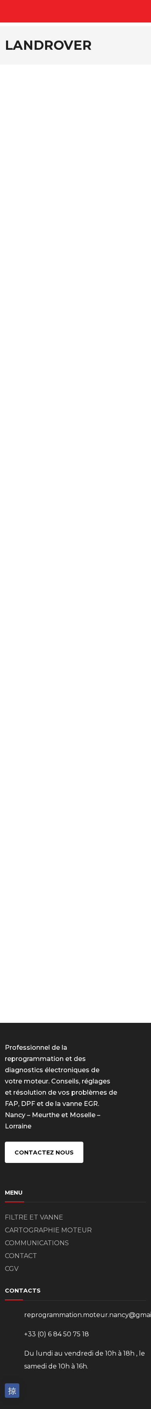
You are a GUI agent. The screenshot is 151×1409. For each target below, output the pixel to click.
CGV (12, 1269)
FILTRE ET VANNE (34, 1217)
